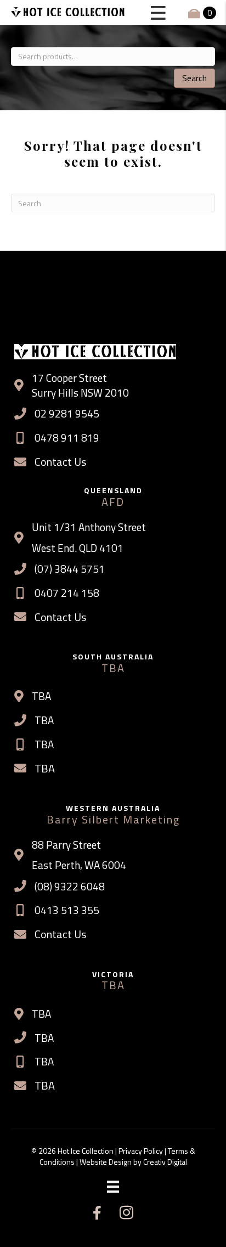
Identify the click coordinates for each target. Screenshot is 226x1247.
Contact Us (60, 461)
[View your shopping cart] (195, 13)
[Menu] (113, 1186)
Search (194, 77)
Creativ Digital (165, 1161)
